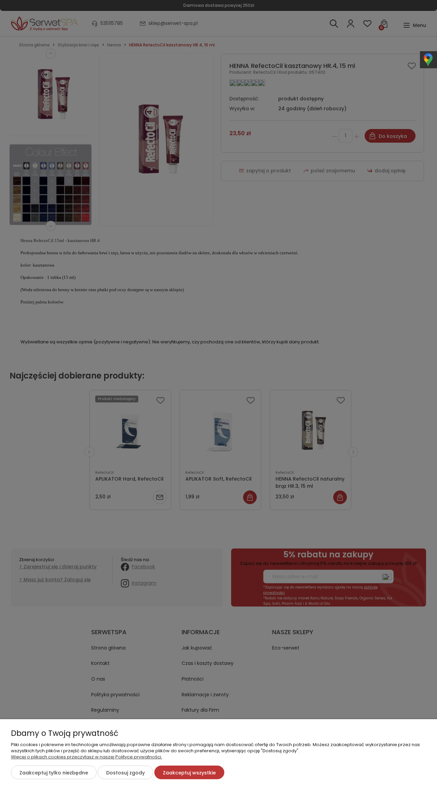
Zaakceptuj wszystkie (189, 772)
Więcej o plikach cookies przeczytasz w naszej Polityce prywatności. (86, 757)
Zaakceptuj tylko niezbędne (53, 772)
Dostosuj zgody (125, 772)
